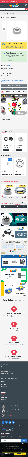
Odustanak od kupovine (18, 91)
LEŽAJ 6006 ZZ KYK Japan (20, 170)
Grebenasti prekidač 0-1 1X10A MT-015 (7, 200)
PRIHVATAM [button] (20, 453)
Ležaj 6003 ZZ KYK (6, 170)
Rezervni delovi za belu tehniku (9, 12)
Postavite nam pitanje (6, 82)
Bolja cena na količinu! (14, 85)
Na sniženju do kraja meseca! (10, 181)
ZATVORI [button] (24, 443)
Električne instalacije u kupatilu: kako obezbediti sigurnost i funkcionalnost (16, 405)
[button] (2, 196)
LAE (16, 197)
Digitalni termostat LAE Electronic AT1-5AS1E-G (20, 201)
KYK (12, 66)
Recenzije (8, 91)
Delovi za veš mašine (20, 12)
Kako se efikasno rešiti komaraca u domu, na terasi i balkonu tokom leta (16, 413)
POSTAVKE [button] (7, 453)
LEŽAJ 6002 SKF (19, 145)
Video (2, 91)
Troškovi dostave (15, 88)
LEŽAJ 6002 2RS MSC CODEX (8, 145)
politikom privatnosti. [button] (17, 449)
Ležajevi (4, 13)
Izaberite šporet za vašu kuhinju (12, 409)
